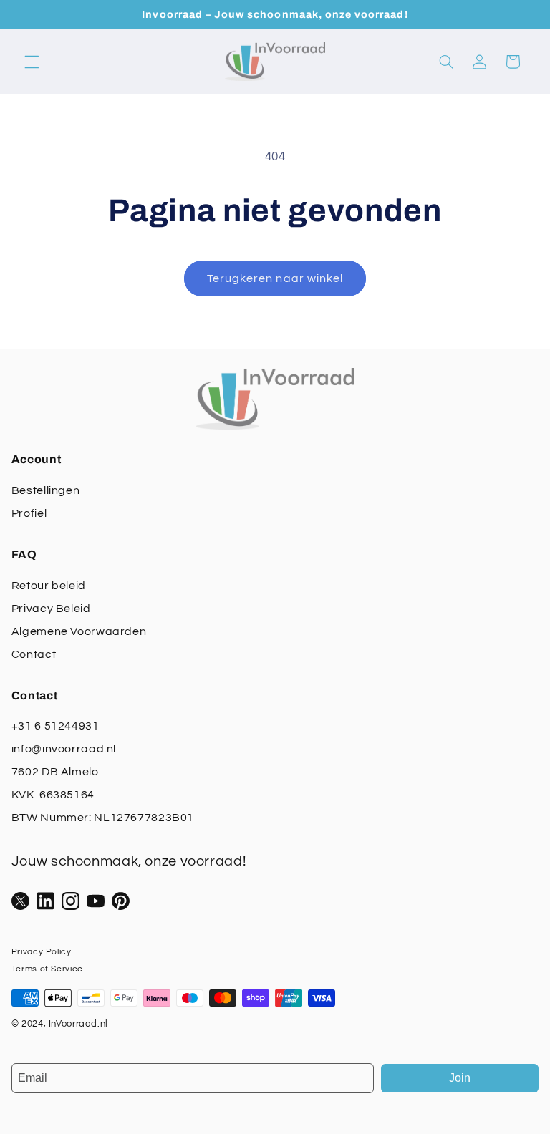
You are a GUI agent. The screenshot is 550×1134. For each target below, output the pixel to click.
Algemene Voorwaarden (79, 631)
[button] (31, 61)
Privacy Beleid (51, 608)
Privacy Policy (41, 951)
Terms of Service (47, 969)
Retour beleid (48, 585)
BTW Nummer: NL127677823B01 (102, 817)
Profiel (29, 513)
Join (460, 1078)
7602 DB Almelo (55, 771)
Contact (33, 654)
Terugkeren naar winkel (275, 278)
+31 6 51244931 (55, 726)
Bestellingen (45, 490)
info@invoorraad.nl (63, 749)
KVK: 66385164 (53, 794)
